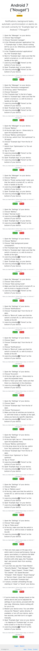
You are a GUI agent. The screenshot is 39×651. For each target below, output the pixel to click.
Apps (25, 649)
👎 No (22, 79)
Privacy (30, 649)
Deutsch (22, 646)
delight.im (6, 649)
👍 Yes (15, 79)
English (16, 646)
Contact (35, 649)
